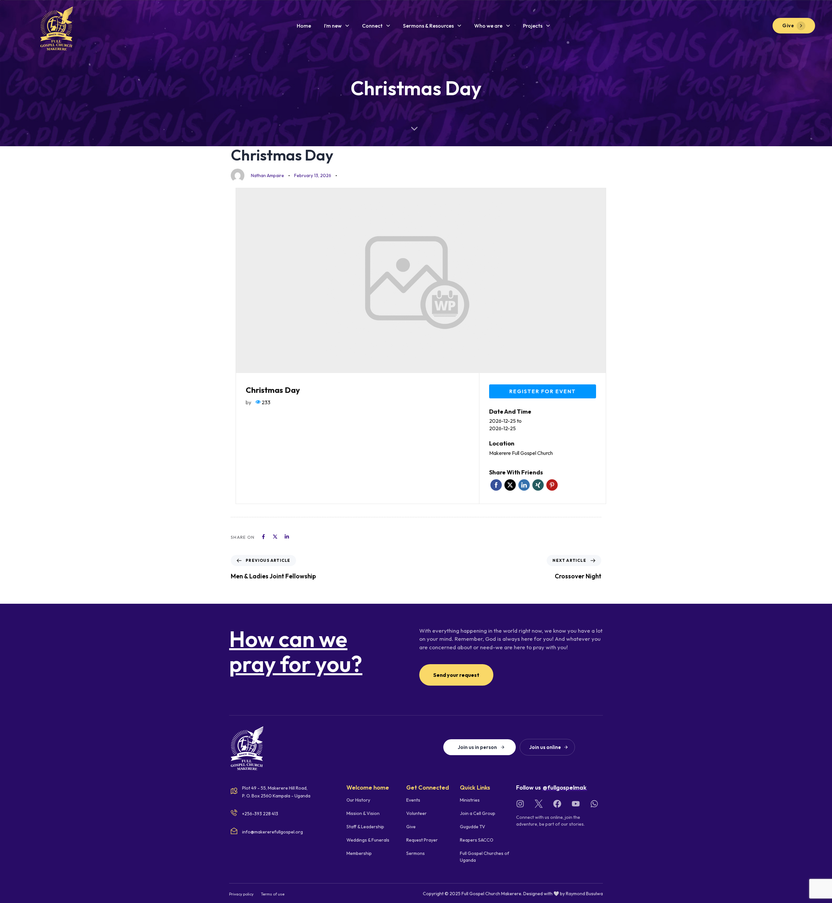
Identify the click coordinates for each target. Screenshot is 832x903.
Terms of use (272, 894)
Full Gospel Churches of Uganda (484, 856)
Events (413, 800)
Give (411, 827)
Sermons (415, 853)
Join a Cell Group (477, 813)
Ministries (470, 800)
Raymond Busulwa (584, 894)
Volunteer (416, 813)
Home (304, 25)
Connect (372, 25)
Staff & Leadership (365, 827)
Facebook (496, 485)
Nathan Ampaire (267, 175)
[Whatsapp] (594, 804)
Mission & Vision (363, 813)
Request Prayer (422, 840)
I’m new (333, 25)
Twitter (510, 485)
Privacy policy (241, 894)
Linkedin (524, 485)
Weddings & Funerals (367, 840)
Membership (359, 853)
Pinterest (552, 485)
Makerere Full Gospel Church (521, 453)
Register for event (542, 391)
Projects (532, 25)
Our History (358, 800)
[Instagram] (520, 804)
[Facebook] (557, 804)
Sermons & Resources (428, 25)
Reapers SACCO (476, 840)
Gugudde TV (472, 827)
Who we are (488, 25)
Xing (538, 485)
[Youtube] (576, 804)
